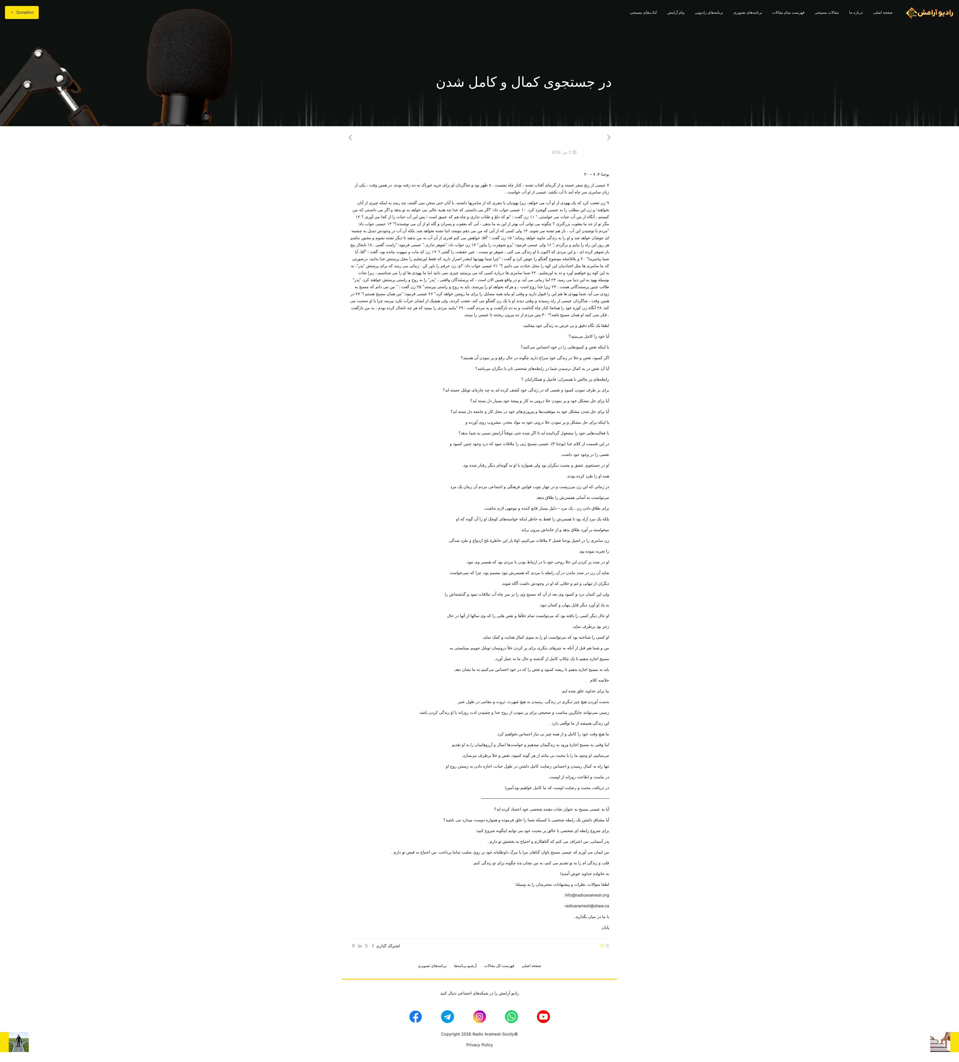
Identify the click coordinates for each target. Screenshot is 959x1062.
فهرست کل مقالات (499, 965)
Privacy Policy (479, 1044)
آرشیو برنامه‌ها (465, 965)
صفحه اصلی (531, 965)
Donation (25, 12)
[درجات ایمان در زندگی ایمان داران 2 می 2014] (944, 1042)
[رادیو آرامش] (929, 12)
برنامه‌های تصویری (432, 965)
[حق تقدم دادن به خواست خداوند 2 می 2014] (14, 1042)
